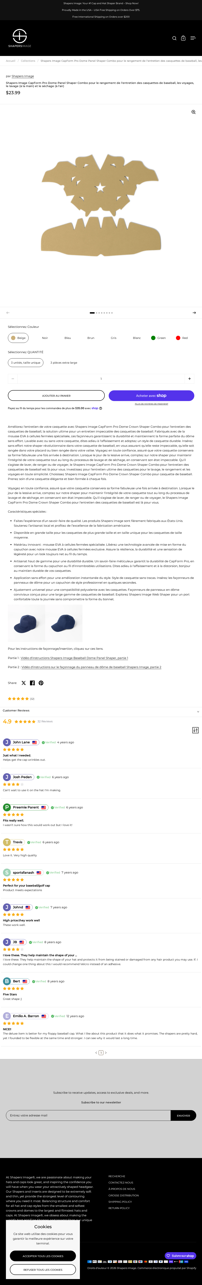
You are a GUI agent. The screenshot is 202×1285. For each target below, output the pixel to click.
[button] (194, 313)
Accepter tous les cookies (43, 1256)
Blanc (137, 338)
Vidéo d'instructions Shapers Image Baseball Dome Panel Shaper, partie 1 (74, 658)
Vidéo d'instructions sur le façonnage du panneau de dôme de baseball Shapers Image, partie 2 (91, 667)
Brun (90, 338)
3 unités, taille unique (25, 362)
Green (161, 338)
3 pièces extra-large (63, 362)
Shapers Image (23, 76)
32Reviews (45, 721)
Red (185, 338)
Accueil (10, 60)
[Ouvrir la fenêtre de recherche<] (174, 38)
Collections (28, 60)
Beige (21, 338)
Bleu (68, 338)
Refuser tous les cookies (42, 1269)
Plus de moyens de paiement (151, 404)
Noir (45, 338)
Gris (113, 338)
